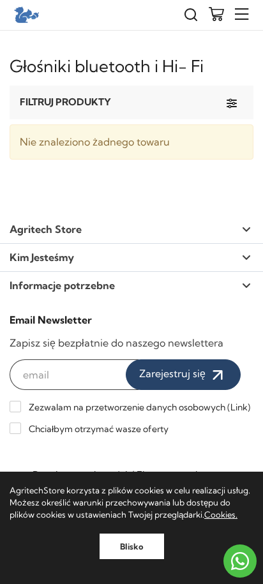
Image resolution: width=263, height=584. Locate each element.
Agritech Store (46, 229)
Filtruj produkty (65, 102)
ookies (223, 514)
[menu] (242, 14)
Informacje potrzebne (62, 285)
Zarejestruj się (173, 373)
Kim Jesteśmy (42, 257)
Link (239, 407)
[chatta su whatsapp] (240, 561)
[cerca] (191, 15)
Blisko (132, 546)
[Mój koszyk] (216, 15)
